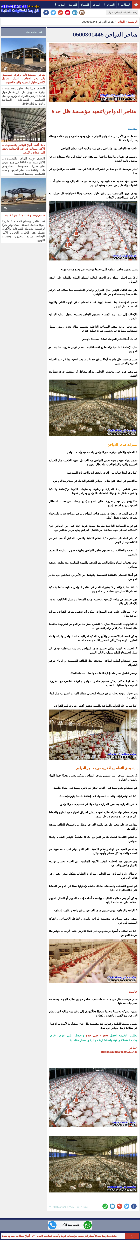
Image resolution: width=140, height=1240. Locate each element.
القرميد (73, 4)
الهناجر (96, 4)
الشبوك (84, 4)
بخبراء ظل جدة (97, 1035)
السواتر (110, 4)
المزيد (61, 4)
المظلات (125, 4)
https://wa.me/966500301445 (119, 1051)
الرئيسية (132, 21)
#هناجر (133, 1047)
